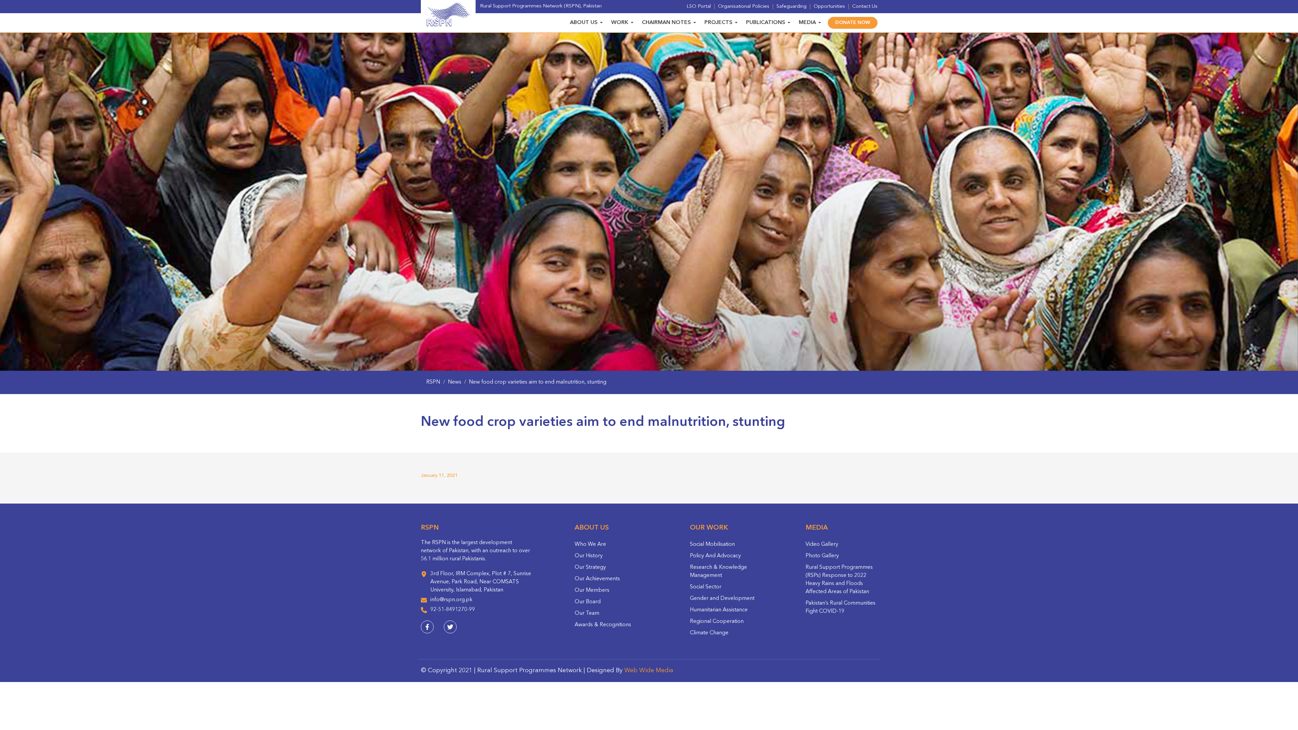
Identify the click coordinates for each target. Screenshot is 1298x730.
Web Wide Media (648, 670)
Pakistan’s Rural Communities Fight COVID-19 (840, 607)
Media (807, 22)
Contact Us (865, 6)
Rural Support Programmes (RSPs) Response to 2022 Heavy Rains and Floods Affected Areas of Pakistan (839, 579)
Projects (718, 22)
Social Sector (705, 587)
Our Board (588, 602)
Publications (765, 22)
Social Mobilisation (712, 544)
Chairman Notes (666, 22)
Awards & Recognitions (603, 625)
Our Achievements (597, 579)
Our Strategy (590, 567)
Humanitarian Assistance (719, 610)
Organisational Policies (743, 6)
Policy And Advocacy (715, 556)
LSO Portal (699, 6)
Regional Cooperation (717, 621)
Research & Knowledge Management (718, 571)
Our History (589, 556)
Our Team (587, 613)
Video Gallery (822, 544)
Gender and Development (722, 598)
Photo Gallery (822, 556)
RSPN (433, 382)
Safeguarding (791, 6)
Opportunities (829, 6)
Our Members (592, 590)
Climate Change (709, 633)
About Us (584, 22)
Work (619, 22)
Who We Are (590, 544)
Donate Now (852, 22)
